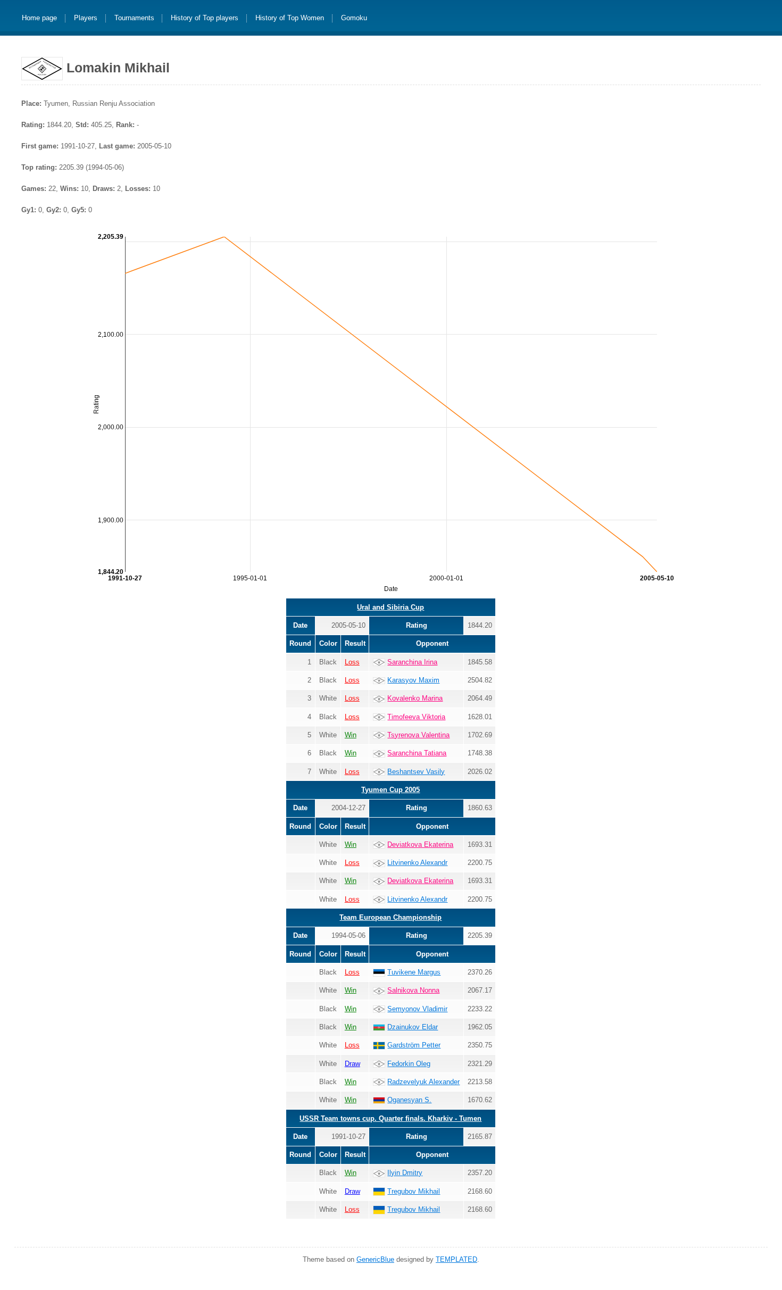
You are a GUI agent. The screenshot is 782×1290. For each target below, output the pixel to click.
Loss (352, 662)
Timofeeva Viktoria (416, 717)
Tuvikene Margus (413, 972)
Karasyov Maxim (413, 680)
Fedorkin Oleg (408, 1064)
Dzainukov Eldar (412, 1027)
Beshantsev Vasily (416, 772)
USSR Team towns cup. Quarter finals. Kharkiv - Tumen (390, 1118)
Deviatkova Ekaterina (420, 844)
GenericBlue (375, 1259)
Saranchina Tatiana (416, 753)
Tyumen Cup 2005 (390, 790)
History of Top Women (289, 18)
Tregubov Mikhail (413, 1191)
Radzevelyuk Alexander (423, 1082)
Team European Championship (390, 917)
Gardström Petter (413, 1045)
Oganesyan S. (409, 1100)
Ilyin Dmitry (404, 1173)
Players (85, 18)
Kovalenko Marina (415, 698)
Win (350, 735)
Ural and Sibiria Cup (390, 607)
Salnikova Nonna (413, 990)
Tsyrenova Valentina (418, 735)
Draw (352, 1064)
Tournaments (134, 18)
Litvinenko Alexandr (417, 863)
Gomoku (354, 18)
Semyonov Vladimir (417, 1009)
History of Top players (204, 18)
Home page (39, 18)
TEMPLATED (456, 1259)
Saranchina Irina (412, 662)
